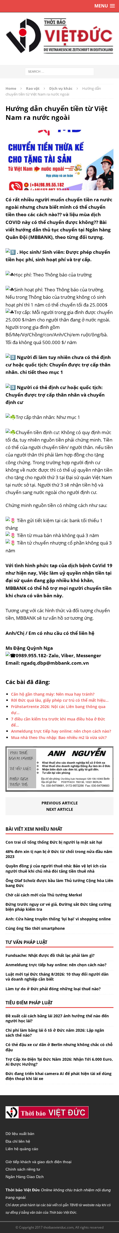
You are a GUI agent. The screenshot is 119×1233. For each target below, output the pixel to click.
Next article (59, 809)
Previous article (60, 803)
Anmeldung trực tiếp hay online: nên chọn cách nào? (56, 964)
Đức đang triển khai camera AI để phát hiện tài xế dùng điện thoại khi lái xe (59, 1076)
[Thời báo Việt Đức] (59, 35)
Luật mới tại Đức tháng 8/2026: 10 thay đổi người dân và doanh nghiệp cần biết (57, 976)
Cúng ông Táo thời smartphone (35, 928)
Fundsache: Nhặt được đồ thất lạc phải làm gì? (50, 955)
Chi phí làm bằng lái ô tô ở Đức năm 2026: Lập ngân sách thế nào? (55, 1033)
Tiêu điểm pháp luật (29, 1003)
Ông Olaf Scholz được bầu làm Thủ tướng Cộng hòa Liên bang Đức (59, 883)
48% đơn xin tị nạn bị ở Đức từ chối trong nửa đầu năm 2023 (59, 854)
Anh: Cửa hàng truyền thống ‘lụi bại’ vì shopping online (58, 919)
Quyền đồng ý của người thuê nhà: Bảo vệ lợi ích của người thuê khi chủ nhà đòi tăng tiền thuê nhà (56, 868)
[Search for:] (59, 71)
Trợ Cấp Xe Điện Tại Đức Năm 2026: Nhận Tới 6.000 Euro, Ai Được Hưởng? (59, 1062)
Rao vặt (33, 88)
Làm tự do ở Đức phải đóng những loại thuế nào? (53, 988)
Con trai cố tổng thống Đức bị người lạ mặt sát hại (54, 842)
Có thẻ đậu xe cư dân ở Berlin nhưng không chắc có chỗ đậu (59, 1047)
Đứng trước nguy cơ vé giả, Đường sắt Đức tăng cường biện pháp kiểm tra (58, 907)
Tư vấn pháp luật (26, 942)
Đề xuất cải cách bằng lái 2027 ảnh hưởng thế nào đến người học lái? (57, 1018)
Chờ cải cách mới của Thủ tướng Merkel (44, 894)
